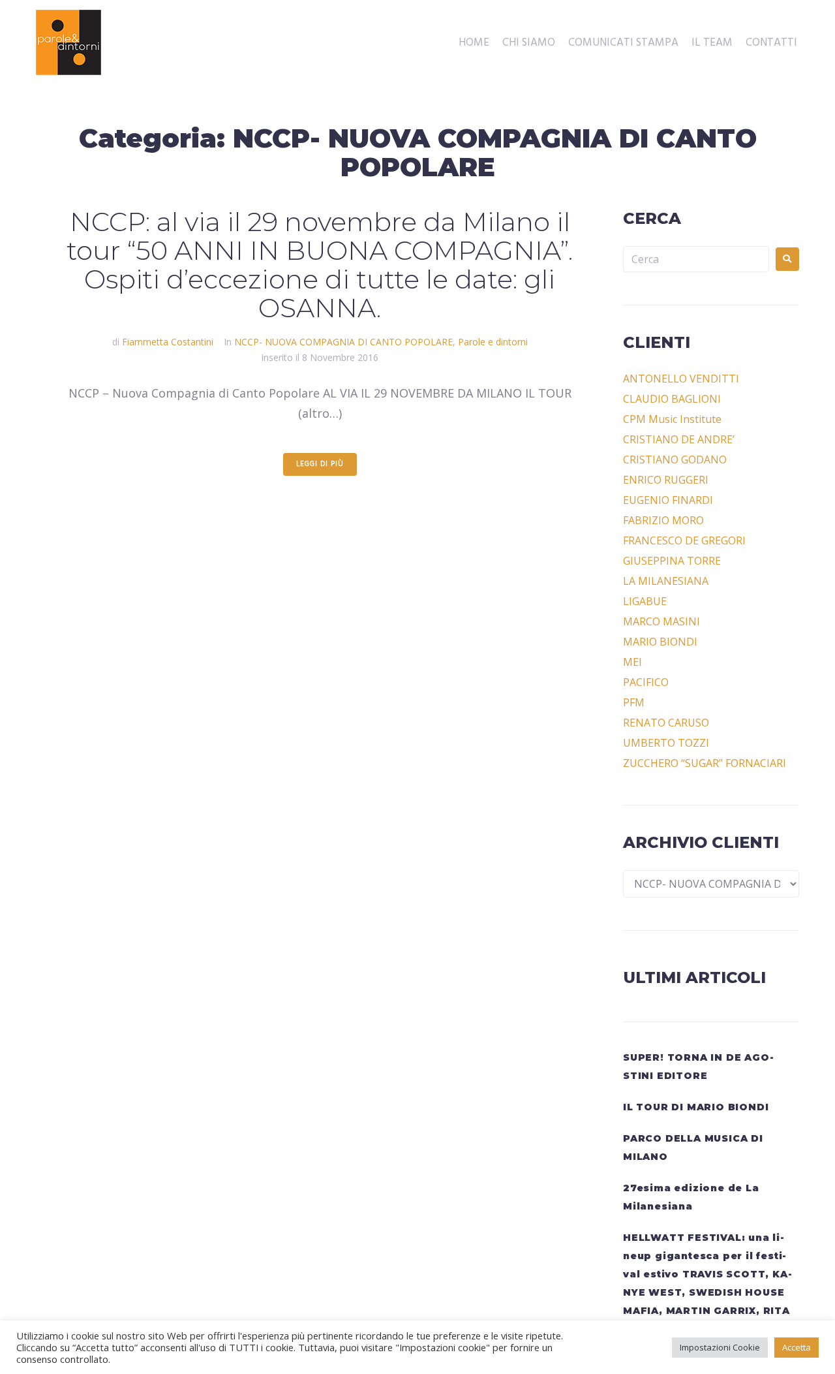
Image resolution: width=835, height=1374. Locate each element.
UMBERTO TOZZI (666, 743)
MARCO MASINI (661, 621)
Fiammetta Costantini (167, 342)
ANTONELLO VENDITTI (681, 378)
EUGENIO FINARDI (668, 500)
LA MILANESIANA (665, 581)
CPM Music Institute (672, 419)
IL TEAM (712, 43)
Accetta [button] (796, 1347)
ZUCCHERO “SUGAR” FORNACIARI (704, 763)
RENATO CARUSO (666, 722)
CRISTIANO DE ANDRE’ (679, 439)
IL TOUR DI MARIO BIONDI (695, 1107)
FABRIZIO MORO (663, 520)
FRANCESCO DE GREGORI (684, 540)
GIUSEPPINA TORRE (672, 561)
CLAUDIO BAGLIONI (672, 399)
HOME (474, 43)
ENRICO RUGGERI (665, 480)
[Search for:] (696, 259)
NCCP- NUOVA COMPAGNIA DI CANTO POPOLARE (343, 342)
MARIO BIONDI (660, 641)
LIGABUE (645, 601)
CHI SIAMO (528, 43)
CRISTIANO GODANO (675, 459)
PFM (634, 702)
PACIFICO (646, 682)
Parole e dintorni (493, 342)
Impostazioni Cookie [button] (720, 1347)
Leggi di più (320, 464)
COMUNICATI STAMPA (623, 43)
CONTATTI (771, 43)
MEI (632, 662)
